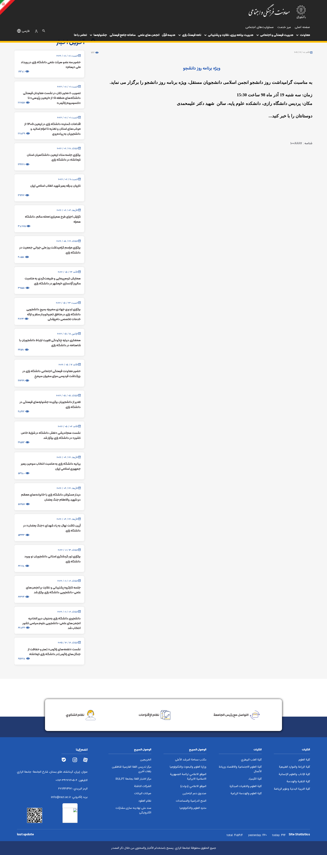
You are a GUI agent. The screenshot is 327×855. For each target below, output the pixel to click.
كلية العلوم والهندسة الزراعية (246, 793)
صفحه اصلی (302, 27)
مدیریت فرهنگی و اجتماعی (276, 34)
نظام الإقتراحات (149, 715)
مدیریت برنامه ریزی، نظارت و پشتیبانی (230, 34)
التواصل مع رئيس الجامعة (231, 715)
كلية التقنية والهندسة (298, 781)
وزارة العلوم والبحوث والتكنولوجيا (188, 767)
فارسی (25, 31)
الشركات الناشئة (142, 786)
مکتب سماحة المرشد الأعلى (190, 760)
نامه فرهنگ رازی (191, 34)
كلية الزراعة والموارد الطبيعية (294, 767)
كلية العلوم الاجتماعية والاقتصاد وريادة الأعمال (240, 769)
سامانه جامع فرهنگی (122, 34)
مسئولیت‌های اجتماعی (259, 27)
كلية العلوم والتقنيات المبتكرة (246, 786)
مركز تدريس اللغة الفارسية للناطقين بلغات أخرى (131, 769)
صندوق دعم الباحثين (194, 793)
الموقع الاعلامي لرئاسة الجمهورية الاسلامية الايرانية (188, 776)
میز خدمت (284, 27)
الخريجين (145, 760)
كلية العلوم (304, 760)
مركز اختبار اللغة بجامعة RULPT (133, 779)
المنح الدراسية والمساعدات (191, 801)
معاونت (305, 34)
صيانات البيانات (142, 793)
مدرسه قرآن (168, 34)
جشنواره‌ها (100, 34)
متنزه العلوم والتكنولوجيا (193, 808)
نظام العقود (144, 801)
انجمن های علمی (148, 34)
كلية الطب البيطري (251, 760)
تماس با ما (80, 34)
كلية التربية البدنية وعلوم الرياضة (292, 789)
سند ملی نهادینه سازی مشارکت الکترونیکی (133, 810)
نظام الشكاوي (75, 715)
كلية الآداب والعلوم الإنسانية (294, 774)
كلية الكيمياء (255, 779)
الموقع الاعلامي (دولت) (193, 786)
